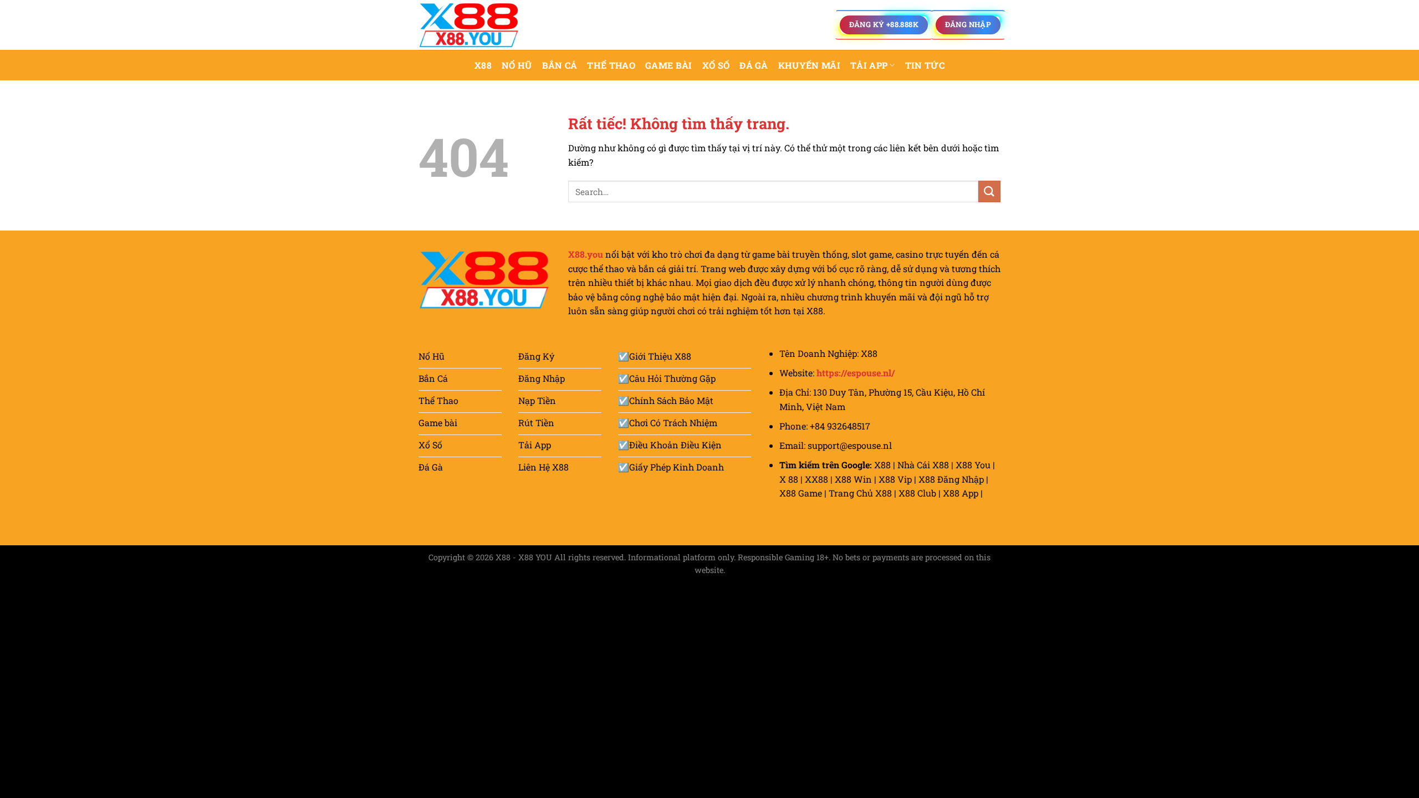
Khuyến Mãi (809, 65)
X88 (483, 65)
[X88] (473, 25)
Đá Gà (753, 65)
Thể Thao (611, 65)
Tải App (868, 65)
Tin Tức (925, 65)
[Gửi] (989, 191)
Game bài (668, 65)
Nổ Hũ (517, 65)
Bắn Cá (560, 65)
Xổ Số (716, 65)
